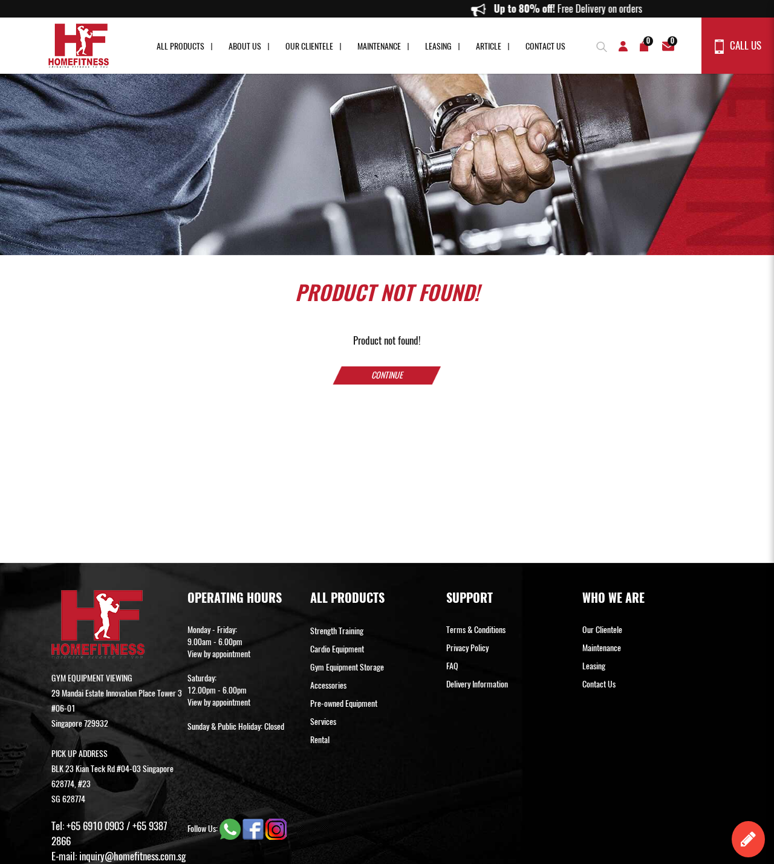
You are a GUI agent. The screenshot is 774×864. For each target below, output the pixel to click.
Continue (387, 375)
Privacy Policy (467, 648)
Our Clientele (309, 46)
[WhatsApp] (231, 828)
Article (488, 46)
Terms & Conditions (476, 629)
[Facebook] (253, 828)
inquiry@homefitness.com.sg (132, 856)
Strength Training (336, 631)
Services (323, 721)
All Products (180, 46)
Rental (320, 739)
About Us (245, 46)
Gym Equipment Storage (347, 667)
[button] (600, 45)
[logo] (78, 46)
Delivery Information (477, 684)
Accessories (328, 685)
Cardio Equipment (337, 649)
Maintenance (379, 46)
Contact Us (545, 46)
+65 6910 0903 (95, 826)
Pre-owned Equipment (343, 703)
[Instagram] (276, 828)
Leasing (438, 46)
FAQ (452, 666)
